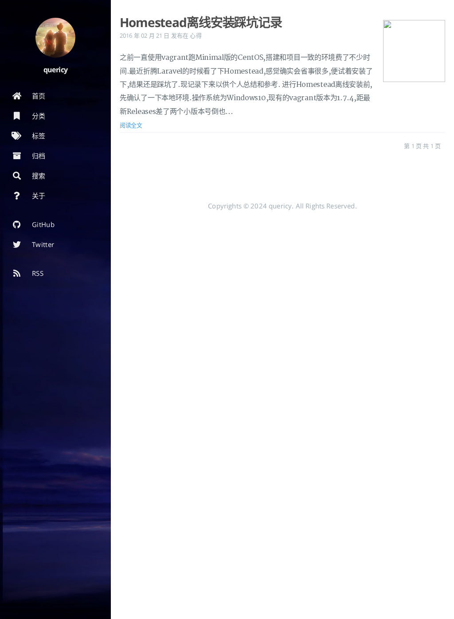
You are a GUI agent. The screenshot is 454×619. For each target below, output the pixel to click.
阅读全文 (131, 125)
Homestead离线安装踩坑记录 (201, 22)
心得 (195, 35)
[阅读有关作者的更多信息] (55, 38)
